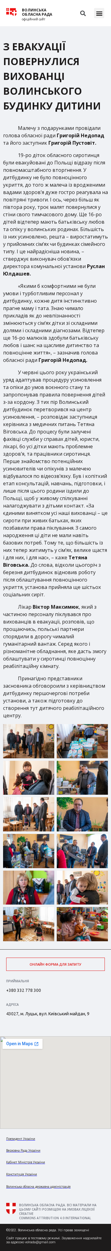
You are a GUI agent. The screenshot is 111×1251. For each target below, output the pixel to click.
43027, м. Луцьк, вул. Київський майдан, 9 (47, 1013)
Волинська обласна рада (37, 12)
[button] (99, 13)
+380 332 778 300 (23, 990)
